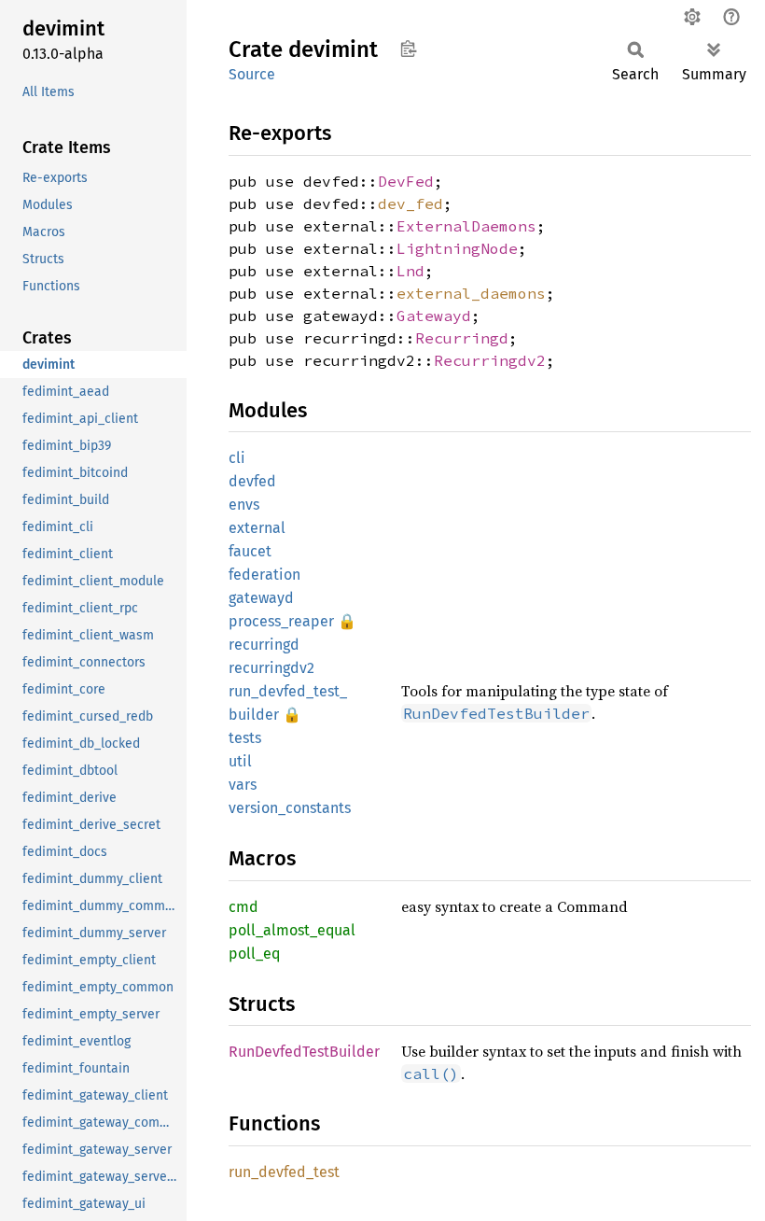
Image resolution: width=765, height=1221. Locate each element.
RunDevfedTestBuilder (304, 1051)
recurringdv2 (271, 668)
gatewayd (261, 598)
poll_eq (254, 953)
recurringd (264, 644)
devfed (252, 481)
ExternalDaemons (466, 226)
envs (244, 504)
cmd (243, 907)
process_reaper (281, 621)
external (257, 528)
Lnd (410, 270)
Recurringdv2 (490, 360)
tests (245, 738)
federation (264, 574)
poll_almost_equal (292, 930)
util (240, 761)
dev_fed (410, 203)
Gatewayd (433, 315)
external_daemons (471, 293)
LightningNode (457, 248)
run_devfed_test (284, 1172)
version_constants (290, 808)
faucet (250, 551)
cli (237, 458)
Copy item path (408, 48)
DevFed (406, 181)
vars (243, 784)
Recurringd (461, 338)
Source (252, 74)
